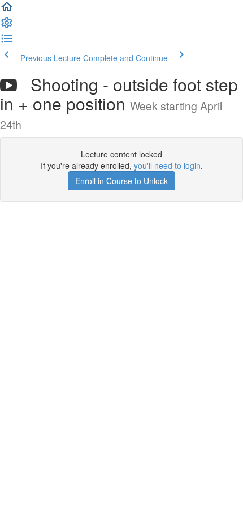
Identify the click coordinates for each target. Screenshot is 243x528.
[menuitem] (7, 26)
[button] (7, 10)
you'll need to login (167, 165)
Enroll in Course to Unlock (121, 180)
